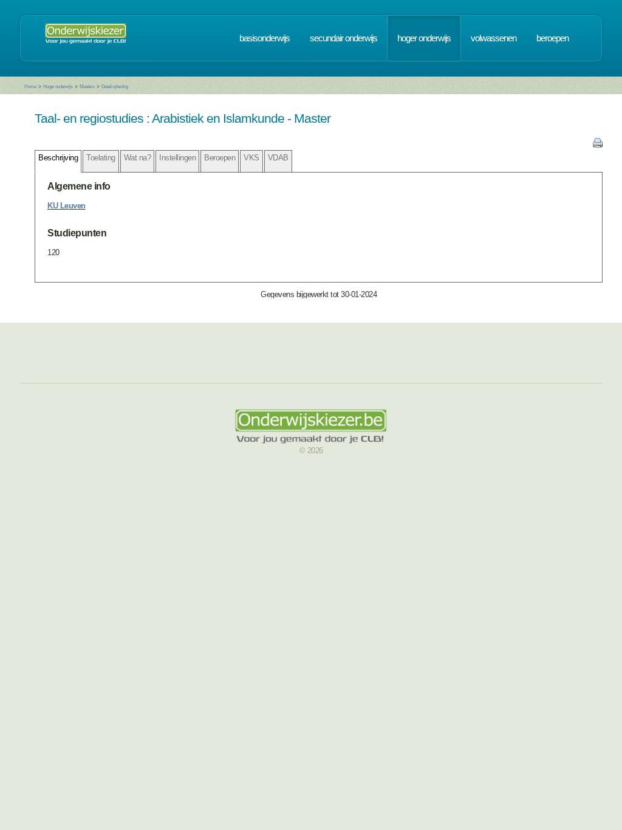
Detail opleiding (114, 86)
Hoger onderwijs (58, 86)
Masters (87, 86)
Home (30, 86)
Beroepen (219, 157)
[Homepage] (85, 38)
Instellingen (177, 157)
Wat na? (137, 157)
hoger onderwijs (424, 38)
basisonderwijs (264, 38)
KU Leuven (66, 205)
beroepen (552, 38)
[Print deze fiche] (598, 144)
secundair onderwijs (343, 38)
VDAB (278, 157)
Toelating (100, 157)
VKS (251, 157)
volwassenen (493, 38)
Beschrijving (58, 157)
